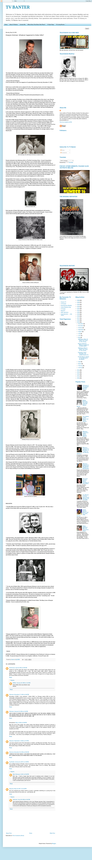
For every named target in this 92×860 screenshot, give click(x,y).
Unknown (11, 694)
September (81, 329)
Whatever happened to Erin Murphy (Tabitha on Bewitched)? (86, 466)
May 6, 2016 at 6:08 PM (21, 722)
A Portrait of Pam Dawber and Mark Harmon (86, 387)
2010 (78, 378)
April (79, 361)
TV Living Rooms (60, 24)
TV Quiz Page (50, 24)
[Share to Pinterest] (30, 659)
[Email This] (25, 659)
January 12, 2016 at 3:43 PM (21, 711)
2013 (78, 372)
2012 (78, 374)
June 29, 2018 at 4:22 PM (24, 799)
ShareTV (63, 310)
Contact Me (22, 24)
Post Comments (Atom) (18, 835)
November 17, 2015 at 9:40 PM (21, 694)
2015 (78, 322)
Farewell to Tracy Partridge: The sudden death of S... (83, 353)
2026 (78, 300)
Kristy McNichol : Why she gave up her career (86, 528)
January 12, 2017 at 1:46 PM (22, 761)
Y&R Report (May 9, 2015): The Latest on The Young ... (83, 349)
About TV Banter (14, 24)
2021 (78, 310)
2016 (78, 320)
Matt (14, 774)
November (81, 325)
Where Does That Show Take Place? (36, 24)
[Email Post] (23, 659)
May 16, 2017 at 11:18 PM (20, 788)
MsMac (14, 682)
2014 (78, 370)
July (79, 333)
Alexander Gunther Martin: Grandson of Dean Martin (86, 481)
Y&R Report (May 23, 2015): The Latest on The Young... (83, 340)
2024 (78, 304)
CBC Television (64, 312)
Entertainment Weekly (66, 305)
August (80, 331)
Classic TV (63, 302)
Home (6, 24)
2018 (78, 316)
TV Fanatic (63, 303)
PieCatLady (12, 667)
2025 (78, 302)
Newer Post (9, 833)
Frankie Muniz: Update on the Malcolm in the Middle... (83, 358)
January (80, 367)
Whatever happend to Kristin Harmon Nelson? (85, 434)
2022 (78, 308)
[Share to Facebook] (29, 659)
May (79, 337)
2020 (78, 312)
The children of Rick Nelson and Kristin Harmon (86, 419)
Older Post (52, 833)
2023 (78, 306)
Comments (64, 152)
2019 (78, 314)
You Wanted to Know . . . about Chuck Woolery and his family (86, 497)
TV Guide (63, 308)
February (80, 365)
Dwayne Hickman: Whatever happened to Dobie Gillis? (83, 345)
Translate (71, 162)
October (80, 327)
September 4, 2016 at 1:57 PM (21, 740)
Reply (10, 677)
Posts (62, 150)
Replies (12, 680)
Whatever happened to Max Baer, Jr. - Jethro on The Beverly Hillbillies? (83, 450)
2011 (78, 376)
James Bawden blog (66, 307)
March (80, 363)
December (80, 323)
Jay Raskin (12, 761)
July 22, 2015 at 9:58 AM (21, 667)
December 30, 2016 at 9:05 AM (21, 752)
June (79, 335)
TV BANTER (18, 7)
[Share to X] (28, 659)
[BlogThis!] (26, 659)
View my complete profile (66, 122)
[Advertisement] (72, 94)
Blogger (54, 843)
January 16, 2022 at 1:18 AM (23, 682)
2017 (78, 318)
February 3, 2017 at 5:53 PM (22, 774)
